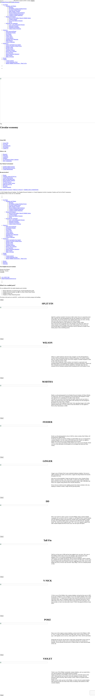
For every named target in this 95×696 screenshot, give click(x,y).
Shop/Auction (9, 250)
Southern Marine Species (9, 166)
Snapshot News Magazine (12, 234)
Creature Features (13, 214)
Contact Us (5, 148)
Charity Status (9, 232)
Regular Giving (9, 244)
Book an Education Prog (9, 179)
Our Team (5, 144)
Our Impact (8, 229)
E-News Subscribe (10, 237)
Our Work (5, 200)
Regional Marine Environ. (9, 168)
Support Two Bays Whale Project (14, 241)
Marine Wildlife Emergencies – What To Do (16, 258)
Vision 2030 (9, 230)
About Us (5, 225)
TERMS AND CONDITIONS (31, 189)
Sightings (5, 158)
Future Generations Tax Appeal (13, 240)
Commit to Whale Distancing (16, 210)
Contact (5, 254)
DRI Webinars (9, 236)
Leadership (5, 157)
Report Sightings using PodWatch (17, 208)
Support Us (5, 238)
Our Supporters (9, 248)
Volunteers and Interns (14, 222)
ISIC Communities (7, 161)
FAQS (10, 217)
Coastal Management (8, 169)
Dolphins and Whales (11, 201)
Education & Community (12, 218)
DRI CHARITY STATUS (6, 189)
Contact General (10, 256)
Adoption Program (10, 245)
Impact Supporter (7, 187)
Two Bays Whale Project (15, 205)
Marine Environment (11, 212)
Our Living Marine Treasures (16, 216)
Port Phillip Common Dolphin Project (18, 204)
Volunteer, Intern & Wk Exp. (9, 176)
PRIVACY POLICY (18, 189)
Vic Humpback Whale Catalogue (10, 159)
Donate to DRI (9, 242)
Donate (4, 175)
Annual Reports (6, 145)
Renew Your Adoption (11, 246)
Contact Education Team (12, 257)
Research (5, 154)
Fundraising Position (11, 228)
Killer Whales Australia (14, 206)
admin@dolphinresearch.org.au (8, 278)
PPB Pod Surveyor (7, 184)
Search (32, 0)
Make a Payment (10, 252)
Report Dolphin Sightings (9, 180)
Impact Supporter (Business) (12, 249)
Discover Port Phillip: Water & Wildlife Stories (20, 213)
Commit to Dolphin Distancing (16, 209)
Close (2, 299)
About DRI (5, 143)
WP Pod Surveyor (7, 181)
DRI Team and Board (11, 226)
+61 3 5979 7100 (5, 277)
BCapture (5, 185)
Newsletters (5, 147)
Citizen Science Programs (15, 224)
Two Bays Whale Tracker (9, 183)
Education (5, 155)
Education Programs (13, 221)
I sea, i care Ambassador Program (17, 220)
